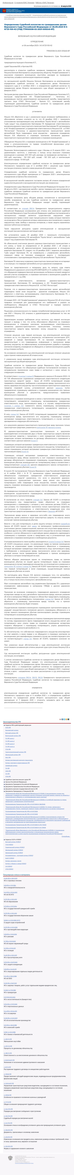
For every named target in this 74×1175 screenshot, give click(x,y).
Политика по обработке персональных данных (24, 1163)
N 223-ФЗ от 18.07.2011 (10, 983)
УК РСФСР (8, 866)
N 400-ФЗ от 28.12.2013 (10, 878)
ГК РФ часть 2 (9, 741)
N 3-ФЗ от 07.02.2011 (10, 948)
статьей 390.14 (28, 208)
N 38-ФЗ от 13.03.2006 (10, 934)
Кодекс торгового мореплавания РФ (17, 763)
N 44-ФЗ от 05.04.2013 (10, 1011)
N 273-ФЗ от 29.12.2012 (10, 899)
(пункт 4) (24, 452)
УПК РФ (8, 776)
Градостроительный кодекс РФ (15, 752)
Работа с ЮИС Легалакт (44, 3)
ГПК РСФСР (9, 844)
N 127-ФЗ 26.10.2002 (9, 997)
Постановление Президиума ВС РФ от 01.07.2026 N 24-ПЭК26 (25, 827)
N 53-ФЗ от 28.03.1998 (10, 1025)
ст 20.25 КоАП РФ (9, 1060)
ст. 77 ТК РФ (7, 1102)
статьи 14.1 (15, 414)
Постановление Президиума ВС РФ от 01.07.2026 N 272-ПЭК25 (25, 825)
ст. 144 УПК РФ (8, 1109)
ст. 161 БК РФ (7, 1095)
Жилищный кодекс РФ (12, 754)
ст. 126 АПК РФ (8, 1130)
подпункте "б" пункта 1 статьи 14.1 (18, 566)
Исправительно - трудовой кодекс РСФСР (19, 855)
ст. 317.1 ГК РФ (8, 1046)
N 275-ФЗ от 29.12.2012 (10, 913)
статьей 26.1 (25, 465)
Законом (51, 511)
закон (34, 526)
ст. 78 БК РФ (7, 1074)
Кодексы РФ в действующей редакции (18, 725)
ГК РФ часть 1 (9, 738)
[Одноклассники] (66, 719)
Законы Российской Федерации (16, 782)
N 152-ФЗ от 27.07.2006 (10, 1004)
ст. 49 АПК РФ (8, 1137)
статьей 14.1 (38, 500)
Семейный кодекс (11, 765)
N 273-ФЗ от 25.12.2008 (10, 927)
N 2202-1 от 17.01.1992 (10, 990)
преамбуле (65, 524)
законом (59, 388)
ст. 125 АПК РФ (8, 1146)
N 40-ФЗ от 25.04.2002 (10, 892)
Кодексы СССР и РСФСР (13, 839)
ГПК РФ (8, 749)
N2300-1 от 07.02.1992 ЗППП (12, 920)
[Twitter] (64, 719)
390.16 (40, 678)
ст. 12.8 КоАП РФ (9, 1083)
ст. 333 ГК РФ (8, 1039)
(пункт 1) (34, 441)
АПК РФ (8, 727)
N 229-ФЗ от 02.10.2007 (10, 1018)
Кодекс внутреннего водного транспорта (19, 760)
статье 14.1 (27, 639)
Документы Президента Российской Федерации (21, 784)
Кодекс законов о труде (13, 861)
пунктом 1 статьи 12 (26, 376)
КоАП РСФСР (9, 858)
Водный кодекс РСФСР (13, 842)
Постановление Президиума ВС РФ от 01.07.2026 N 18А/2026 (25, 804)
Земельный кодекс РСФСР (14, 853)
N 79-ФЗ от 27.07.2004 (10, 906)
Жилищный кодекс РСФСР (14, 850)
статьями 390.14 (24, 678)
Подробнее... (66, 836)
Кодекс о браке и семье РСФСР (15, 863)
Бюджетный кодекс (11, 730)
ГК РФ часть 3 (9, 744)
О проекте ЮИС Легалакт (24, 3)
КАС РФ (8, 757)
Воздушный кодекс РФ (13, 735)
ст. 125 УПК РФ (8, 1116)
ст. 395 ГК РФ (8, 1053)
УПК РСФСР (9, 869)
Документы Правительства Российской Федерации (22, 786)
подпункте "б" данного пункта (49, 427)
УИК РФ (8, 771)
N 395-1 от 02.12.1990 (10, 1032)
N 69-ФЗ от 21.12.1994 (10, 885)
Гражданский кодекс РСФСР (14, 847)
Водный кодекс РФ (11, 733)
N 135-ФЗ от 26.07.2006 (10, 962)
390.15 (34, 678)
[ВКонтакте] (62, 719)
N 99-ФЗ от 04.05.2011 (10, 969)
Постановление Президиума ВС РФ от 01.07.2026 (21, 811)
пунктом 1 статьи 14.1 (14, 406)
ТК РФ (7, 768)
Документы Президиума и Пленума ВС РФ (19, 791)
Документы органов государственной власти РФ (21, 789)
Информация (8, 3)
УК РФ (7, 774)
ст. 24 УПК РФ (8, 1123)
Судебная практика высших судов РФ (18, 779)
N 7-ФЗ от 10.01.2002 (10, 941)
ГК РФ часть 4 (10, 746)
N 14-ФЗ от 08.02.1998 (10, 976)
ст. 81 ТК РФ (7, 1067)
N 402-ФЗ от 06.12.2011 (10, 955)
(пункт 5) (32, 467)
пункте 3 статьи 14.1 (56, 542)
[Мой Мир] (68, 719)
